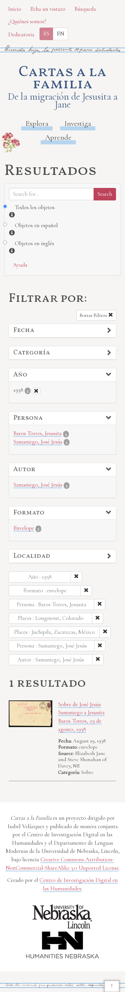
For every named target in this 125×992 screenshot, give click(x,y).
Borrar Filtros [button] (94, 315)
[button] (62, 330)
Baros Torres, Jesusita (37, 433)
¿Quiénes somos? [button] (27, 21)
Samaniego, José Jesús (37, 441)
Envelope (23, 528)
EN (60, 33)
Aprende (58, 137)
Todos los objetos (35, 207)
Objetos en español (36, 225)
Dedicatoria (21, 34)
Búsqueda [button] (85, 9)
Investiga (78, 123)
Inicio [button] (14, 9)
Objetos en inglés (34, 243)
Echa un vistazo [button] (47, 9)
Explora (37, 123)
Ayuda (20, 264)
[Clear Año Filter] (36, 391)
